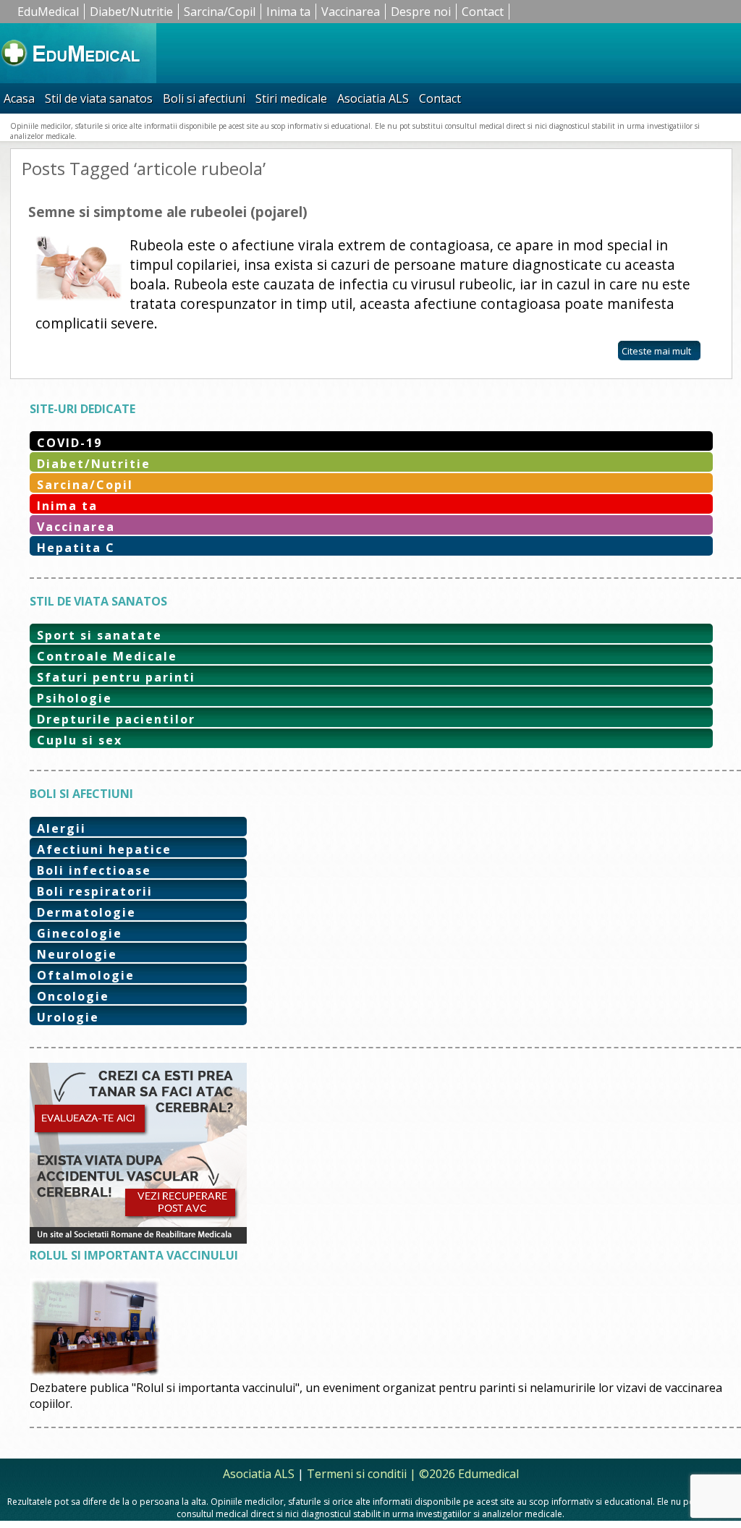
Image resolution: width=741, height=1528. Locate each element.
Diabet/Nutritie (131, 12)
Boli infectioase (94, 870)
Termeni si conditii (357, 1474)
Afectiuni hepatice (104, 849)
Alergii (61, 828)
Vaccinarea (350, 12)
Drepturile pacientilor (116, 719)
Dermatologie (86, 912)
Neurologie (77, 954)
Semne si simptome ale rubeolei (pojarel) (168, 212)
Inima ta (288, 12)
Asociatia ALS (373, 98)
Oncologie (73, 996)
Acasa (19, 98)
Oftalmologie (86, 975)
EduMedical (48, 12)
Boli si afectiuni (204, 98)
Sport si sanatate (99, 635)
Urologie (68, 1017)
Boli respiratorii (95, 891)
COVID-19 (69, 443)
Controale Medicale (107, 656)
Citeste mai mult (656, 350)
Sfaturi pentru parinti (116, 677)
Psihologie (74, 698)
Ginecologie (79, 933)
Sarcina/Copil (219, 12)
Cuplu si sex (79, 740)
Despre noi (421, 12)
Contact (483, 12)
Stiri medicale (291, 98)
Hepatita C (76, 548)
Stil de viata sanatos (99, 98)
